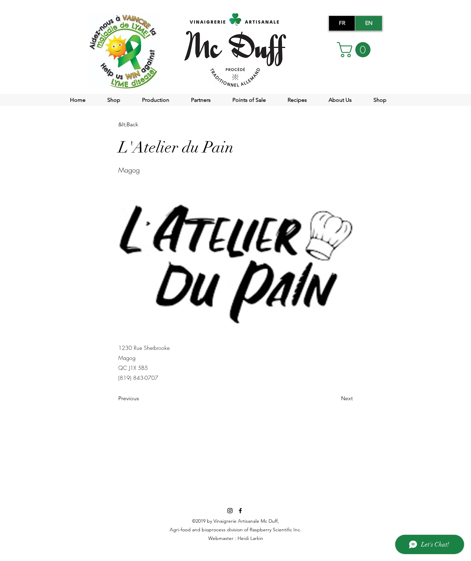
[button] (355, 49)
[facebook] (240, 510)
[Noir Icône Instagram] (230, 510)
